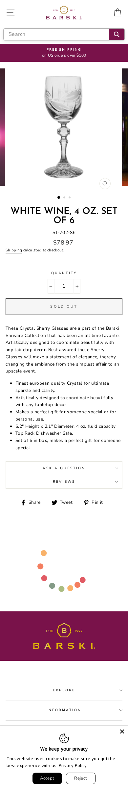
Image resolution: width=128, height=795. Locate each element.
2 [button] (65, 198)
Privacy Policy (73, 765)
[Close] (122, 731)
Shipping (14, 250)
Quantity (63, 273)
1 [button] (59, 197)
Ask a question (64, 468)
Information (64, 710)
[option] (64, 53)
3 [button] (70, 198)
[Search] (116, 34)
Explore (64, 690)
